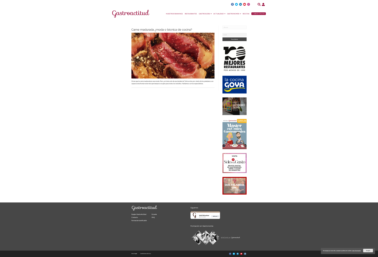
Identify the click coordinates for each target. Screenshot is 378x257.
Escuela (154, 214)
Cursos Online (258, 14)
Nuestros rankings (174, 14)
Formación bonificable (139, 220)
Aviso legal (134, 253)
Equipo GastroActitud (138, 214)
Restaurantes (191, 14)
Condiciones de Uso (145, 253)
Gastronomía (233, 14)
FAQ (153, 217)
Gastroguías (204, 14)
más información (356, 250)
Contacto (134, 217)
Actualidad (218, 14)
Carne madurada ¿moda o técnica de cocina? (161, 29)
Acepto (368, 250)
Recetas (246, 14)
